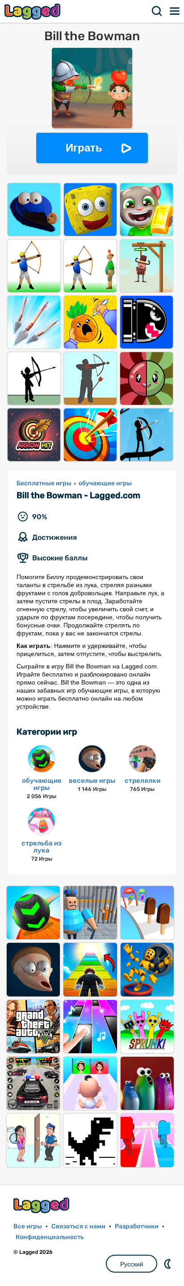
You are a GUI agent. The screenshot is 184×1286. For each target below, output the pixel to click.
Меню (175, 11)
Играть (84, 148)
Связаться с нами (78, 1226)
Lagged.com (42, 1205)
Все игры (27, 1226)
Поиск (157, 11)
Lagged (33, 11)
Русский (131, 1264)
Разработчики (137, 1226)
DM (168, 1264)
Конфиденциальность (50, 1237)
